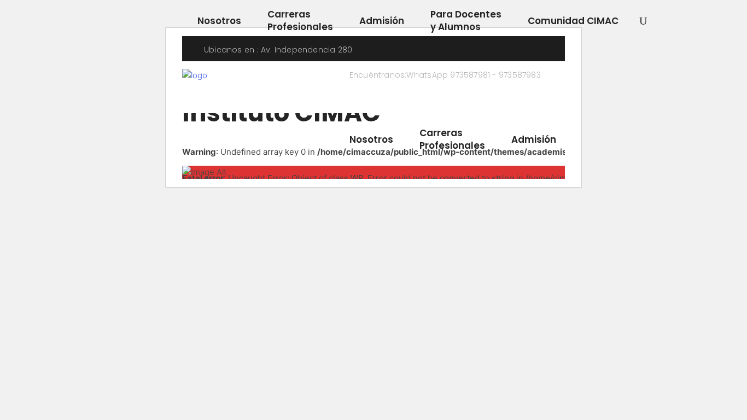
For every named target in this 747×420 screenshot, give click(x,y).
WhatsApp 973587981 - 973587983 (473, 74)
